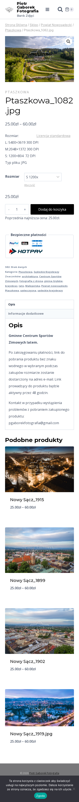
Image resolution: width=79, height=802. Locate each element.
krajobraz (11, 285)
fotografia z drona (31, 281)
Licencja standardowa (53, 135)
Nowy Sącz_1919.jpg (31, 733)
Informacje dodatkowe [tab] (26, 314)
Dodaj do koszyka (52, 209)
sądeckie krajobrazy (50, 290)
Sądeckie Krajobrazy (46, 271)
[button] (68, 41)
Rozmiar (12, 176)
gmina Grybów (53, 281)
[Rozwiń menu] (47, 9)
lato (21, 285)
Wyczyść (29, 185)
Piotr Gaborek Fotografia (44, 773)
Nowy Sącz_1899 (27, 580)
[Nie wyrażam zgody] (74, 789)
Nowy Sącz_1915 (27, 499)
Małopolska (32, 285)
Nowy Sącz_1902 (27, 661)
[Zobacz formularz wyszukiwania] (58, 9)
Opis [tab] (11, 304)
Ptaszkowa (17, 92)
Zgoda (40, 795)
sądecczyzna (28, 290)
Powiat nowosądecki (54, 285)
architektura (30, 276)
